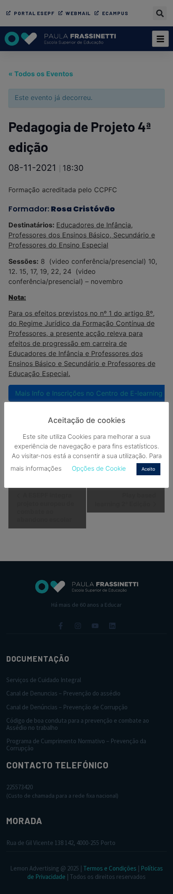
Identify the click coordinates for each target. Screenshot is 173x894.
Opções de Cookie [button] (99, 468)
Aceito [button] (148, 469)
